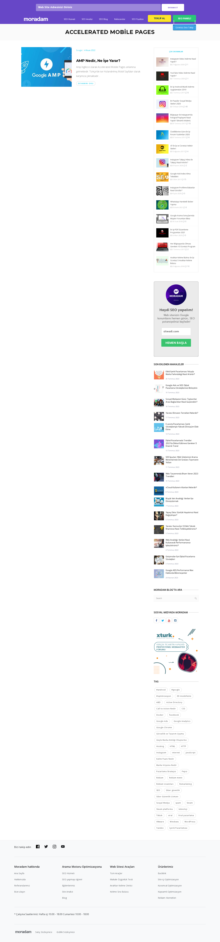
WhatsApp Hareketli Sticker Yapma (181, 203)
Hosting (160, 746)
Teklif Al (159, 18)
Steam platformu (164, 809)
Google (79, 50)
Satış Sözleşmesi (43, 932)
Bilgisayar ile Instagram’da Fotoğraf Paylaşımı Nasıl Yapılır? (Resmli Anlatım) (181, 118)
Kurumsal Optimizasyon (170, 885)
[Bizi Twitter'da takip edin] (46, 846)
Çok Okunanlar (176, 51)
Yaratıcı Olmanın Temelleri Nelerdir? (182, 413)
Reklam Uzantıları (165, 784)
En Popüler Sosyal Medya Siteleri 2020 (180, 102)
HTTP (183, 746)
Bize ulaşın (19, 891)
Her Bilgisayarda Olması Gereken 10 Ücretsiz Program (182, 245)
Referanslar (119, 19)
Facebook (174, 715)
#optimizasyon (163, 696)
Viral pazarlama (186, 815)
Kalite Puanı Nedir (165, 759)
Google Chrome (164, 727)
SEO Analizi (87, 19)
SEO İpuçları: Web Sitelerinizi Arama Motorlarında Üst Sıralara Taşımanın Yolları (182, 460)
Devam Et (173, 8)
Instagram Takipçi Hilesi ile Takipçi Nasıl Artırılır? (181, 161)
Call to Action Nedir (166, 708)
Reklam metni (175, 777)
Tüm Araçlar (116, 873)
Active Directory (174, 702)
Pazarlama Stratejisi (166, 771)
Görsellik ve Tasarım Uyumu (170, 733)
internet (176, 752)
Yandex (160, 828)
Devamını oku (86, 83)
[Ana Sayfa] (36, 19)
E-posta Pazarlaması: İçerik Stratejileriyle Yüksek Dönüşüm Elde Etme (182, 427)
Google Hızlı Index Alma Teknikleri (180, 175)
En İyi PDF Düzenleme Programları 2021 (179, 231)
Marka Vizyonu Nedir (166, 765)
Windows (174, 821)
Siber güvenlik (173, 790)
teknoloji (183, 809)
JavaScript (190, 752)
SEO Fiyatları (138, 19)
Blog (64, 897)
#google (176, 690)
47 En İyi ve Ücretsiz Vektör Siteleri (181, 147)
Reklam (159, 777)
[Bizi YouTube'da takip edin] (63, 846)
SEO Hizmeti (69, 19)
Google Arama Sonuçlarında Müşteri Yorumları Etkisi (182, 217)
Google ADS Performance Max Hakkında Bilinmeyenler (179, 571)
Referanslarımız (22, 885)
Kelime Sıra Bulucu (119, 891)
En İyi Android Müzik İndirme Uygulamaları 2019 (182, 88)
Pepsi (184, 771)
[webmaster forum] (176, 651)
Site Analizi (67, 891)
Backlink (162, 873)
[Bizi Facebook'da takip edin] (38, 846)
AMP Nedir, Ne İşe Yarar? (98, 60)
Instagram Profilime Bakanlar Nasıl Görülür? (182, 189)
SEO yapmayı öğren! (72, 879)
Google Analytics (182, 721)
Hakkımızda (20, 879)
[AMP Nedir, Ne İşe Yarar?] (46, 66)
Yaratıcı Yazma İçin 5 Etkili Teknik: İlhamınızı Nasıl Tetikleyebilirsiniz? (181, 527)
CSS (183, 708)
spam (178, 803)
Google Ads (162, 721)
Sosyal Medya (163, 803)
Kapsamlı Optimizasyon (169, 891)
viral (170, 815)
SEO (158, 790)
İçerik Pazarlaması (178, 828)
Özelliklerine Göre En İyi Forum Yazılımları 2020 (180, 133)
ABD (158, 702)
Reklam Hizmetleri (167, 897)
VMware (160, 821)
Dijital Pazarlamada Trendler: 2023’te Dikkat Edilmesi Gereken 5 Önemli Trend (181, 443)
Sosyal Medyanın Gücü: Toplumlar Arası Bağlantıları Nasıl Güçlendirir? (181, 400)
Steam (190, 803)
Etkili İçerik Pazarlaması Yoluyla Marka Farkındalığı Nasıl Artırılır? (180, 373)
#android (161, 690)
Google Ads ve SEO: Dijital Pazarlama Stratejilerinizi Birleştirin (181, 386)
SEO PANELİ (184, 18)
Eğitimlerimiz (68, 885)
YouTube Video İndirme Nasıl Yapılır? (182, 74)
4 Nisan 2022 (89, 50)
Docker (159, 715)
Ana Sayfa (19, 873)
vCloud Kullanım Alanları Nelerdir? (181, 487)
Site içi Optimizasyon (168, 879)
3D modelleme (184, 696)
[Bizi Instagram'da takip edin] (54, 846)
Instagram (161, 752)
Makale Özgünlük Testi (121, 879)
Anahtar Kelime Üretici (121, 885)
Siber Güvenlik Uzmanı (167, 796)
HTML (172, 746)
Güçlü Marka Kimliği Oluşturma (171, 740)
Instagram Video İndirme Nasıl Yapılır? (183, 60)
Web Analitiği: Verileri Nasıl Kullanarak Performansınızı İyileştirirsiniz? (178, 543)
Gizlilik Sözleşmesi (66, 932)
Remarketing (185, 784)
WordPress (190, 821)
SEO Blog (103, 19)
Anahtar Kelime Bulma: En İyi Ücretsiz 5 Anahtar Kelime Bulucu (182, 260)
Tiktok (159, 815)
